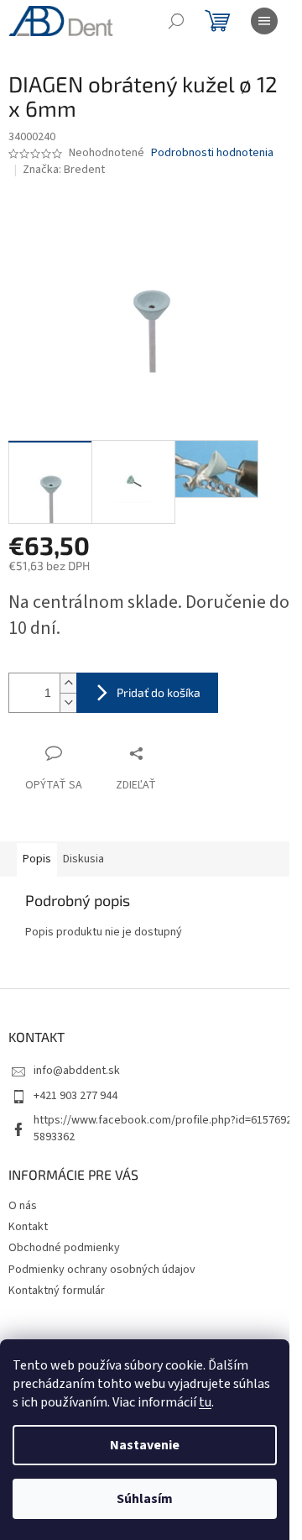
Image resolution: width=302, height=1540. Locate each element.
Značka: (64, 169)
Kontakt (28, 1226)
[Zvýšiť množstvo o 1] (68, 683)
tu (205, 1402)
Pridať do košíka (158, 692)
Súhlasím (145, 1499)
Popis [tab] (37, 859)
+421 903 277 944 (75, 1095)
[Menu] (264, 21)
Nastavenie (145, 1445)
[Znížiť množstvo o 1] (68, 702)
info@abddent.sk (77, 1070)
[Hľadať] (176, 21)
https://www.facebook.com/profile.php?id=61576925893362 (163, 1128)
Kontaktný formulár (56, 1290)
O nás (22, 1205)
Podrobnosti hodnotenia (212, 153)
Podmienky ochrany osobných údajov (101, 1269)
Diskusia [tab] (83, 859)
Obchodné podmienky (64, 1247)
